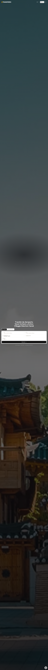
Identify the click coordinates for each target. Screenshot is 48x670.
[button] (13, 335)
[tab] (4, 329)
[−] (3, 339)
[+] (5, 339)
